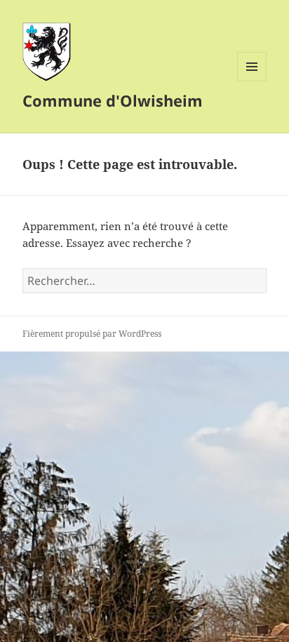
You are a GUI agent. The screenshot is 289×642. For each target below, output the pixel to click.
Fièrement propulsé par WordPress (91, 334)
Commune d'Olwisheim (112, 100)
